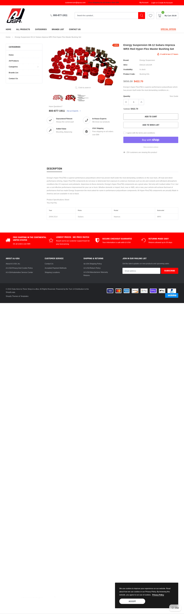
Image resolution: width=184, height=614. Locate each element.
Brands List (58, 29)
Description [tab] (54, 169)
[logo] (18, 15)
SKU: (125, 65)
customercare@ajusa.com (75, 2)
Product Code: (129, 74)
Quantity (126, 96)
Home (8, 29)
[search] (141, 15)
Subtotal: (126, 109)
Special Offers (168, 29)
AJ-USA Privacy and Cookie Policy (19, 268)
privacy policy (158, 595)
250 (128, 152)
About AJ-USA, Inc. (13, 264)
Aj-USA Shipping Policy (93, 264)
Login (153, 3)
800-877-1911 (60, 15)
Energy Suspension (147, 60)
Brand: (126, 60)
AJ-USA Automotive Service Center (19, 272)
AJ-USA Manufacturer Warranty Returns (96, 273)
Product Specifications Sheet (58, 200)
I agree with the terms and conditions (140, 133)
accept (132, 601)
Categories (41, 29)
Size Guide (174, 96)
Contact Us (49, 264)
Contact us (75, 29)
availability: (128, 69)
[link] (150, 15)
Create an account (165, 3)
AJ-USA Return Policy (92, 268)
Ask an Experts (73, 111)
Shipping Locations (52, 272)
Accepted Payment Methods (56, 268)
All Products (23, 29)
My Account (143, 2)
